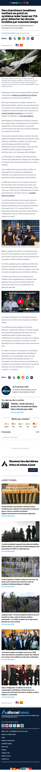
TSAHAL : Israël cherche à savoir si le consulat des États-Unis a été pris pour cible (24, 406)
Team (3, 737)
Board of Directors (8, 740)
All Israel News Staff (8, 33)
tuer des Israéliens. (26, 116)
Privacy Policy (6, 756)
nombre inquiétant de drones (12, 113)
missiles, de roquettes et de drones (24, 95)
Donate (4, 750)
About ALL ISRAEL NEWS (9, 734)
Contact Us (5, 759)
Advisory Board (7, 743)
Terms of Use (6, 753)
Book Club (5, 746)
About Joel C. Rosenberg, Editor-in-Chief (15, 731)
